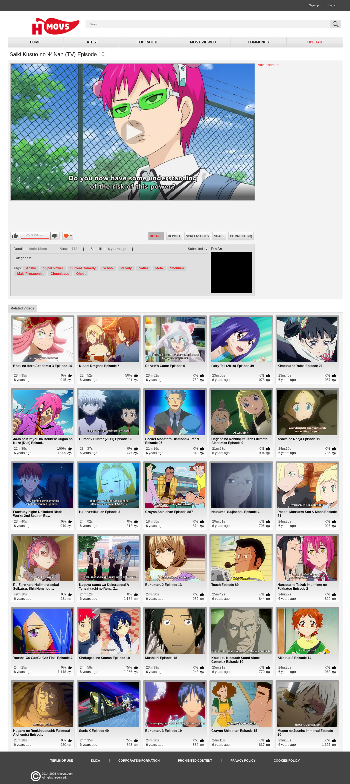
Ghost (81, 274)
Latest (91, 42)
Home (35, 42)
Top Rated (147, 42)
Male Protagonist (30, 274)
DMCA (95, 760)
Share (219, 236)
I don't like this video (54, 236)
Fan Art (216, 249)
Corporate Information (139, 760)
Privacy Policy (243, 760)
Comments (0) (241, 236)
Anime (31, 268)
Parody (126, 268)
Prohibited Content (195, 760)
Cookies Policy (287, 760)
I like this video (15, 236)
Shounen (177, 268)
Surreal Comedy (83, 268)
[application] (133, 132)
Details (156, 236)
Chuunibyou (60, 274)
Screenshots (197, 236)
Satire (143, 268)
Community (259, 42)
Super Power (53, 268)
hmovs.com (64, 773)
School (108, 268)
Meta (159, 268)
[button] (133, 132)
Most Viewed (203, 42)
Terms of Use (61, 760)
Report (174, 236)
